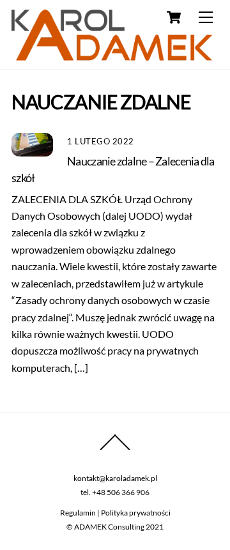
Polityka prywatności (136, 512)
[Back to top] (115, 449)
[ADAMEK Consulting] (112, 54)
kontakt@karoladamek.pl (115, 478)
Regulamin (78, 512)
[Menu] (205, 17)
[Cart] (174, 17)
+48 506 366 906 (121, 492)
